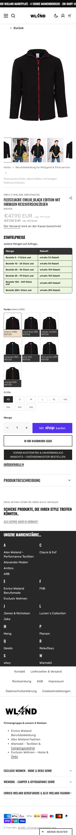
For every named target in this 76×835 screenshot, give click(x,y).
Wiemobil (45, 663)
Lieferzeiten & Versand (46, 671)
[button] (56, 16)
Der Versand (12, 226)
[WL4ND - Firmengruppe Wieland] (38, 15)
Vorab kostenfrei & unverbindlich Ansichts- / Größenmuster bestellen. (38, 454)
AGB (40, 681)
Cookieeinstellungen (56, 691)
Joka (7, 619)
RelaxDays (46, 648)
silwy (7, 663)
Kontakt (19, 671)
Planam (44, 633)
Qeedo (8, 648)
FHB (42, 588)
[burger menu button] (6, 15)
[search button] (13, 15)
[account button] (63, 15)
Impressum (56, 681)
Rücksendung (21, 681)
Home (7, 167)
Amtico (8, 568)
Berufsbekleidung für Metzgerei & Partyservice (42, 167)
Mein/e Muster (57, 831)
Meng (7, 633)
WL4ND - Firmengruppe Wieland (34, 827)
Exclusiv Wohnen (15, 598)
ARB (7, 574)
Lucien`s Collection (52, 613)
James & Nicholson (17, 613)
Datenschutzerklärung (21, 691)
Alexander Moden (16, 562)
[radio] (12, 325)
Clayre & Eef (47, 552)
